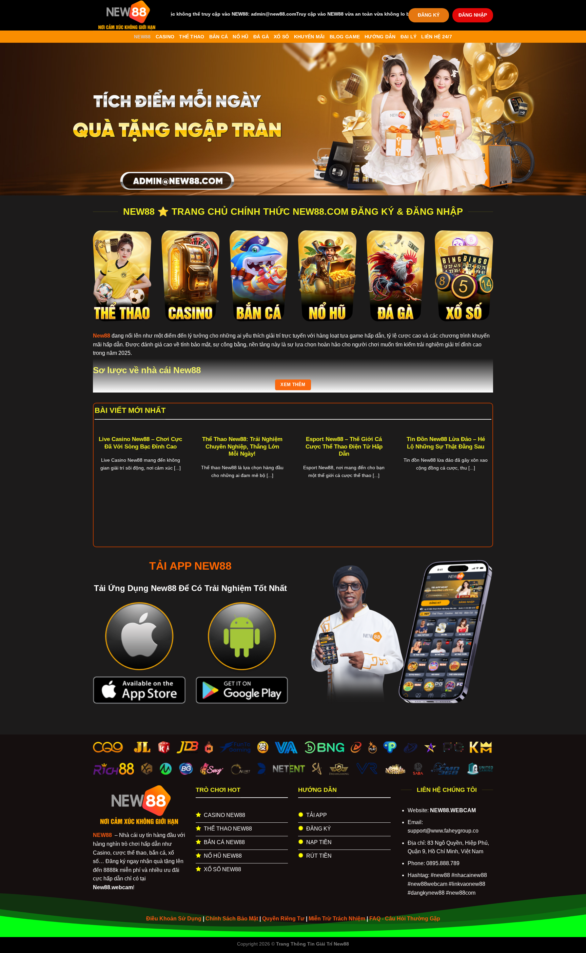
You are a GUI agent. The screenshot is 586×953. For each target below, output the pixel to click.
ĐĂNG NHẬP (472, 15)
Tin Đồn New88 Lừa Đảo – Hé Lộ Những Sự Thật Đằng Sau (446, 443)
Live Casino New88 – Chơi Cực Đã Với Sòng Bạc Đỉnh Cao (140, 443)
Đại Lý (409, 36)
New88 (142, 36)
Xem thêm (292, 384)
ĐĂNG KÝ (429, 15)
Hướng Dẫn (380, 36)
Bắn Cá (218, 36)
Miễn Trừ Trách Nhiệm (337, 918)
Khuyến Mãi (309, 36)
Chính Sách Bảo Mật (232, 918)
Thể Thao (191, 36)
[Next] (480, 468)
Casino (165, 36)
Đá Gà (261, 36)
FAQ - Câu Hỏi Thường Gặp (404, 918)
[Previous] (106, 468)
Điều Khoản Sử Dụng (173, 918)
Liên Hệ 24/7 (436, 36)
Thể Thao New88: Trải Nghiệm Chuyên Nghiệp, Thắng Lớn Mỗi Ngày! (242, 446)
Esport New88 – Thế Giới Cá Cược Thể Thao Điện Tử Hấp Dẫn (344, 446)
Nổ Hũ (240, 36)
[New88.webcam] (127, 15)
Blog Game (345, 36)
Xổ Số (281, 36)
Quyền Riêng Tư (283, 918)
